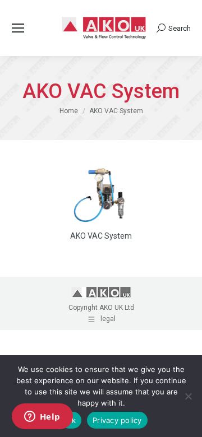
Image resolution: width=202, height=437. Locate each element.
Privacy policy (117, 420)
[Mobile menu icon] (18, 28)
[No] (188, 396)
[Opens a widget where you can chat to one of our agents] (42, 417)
